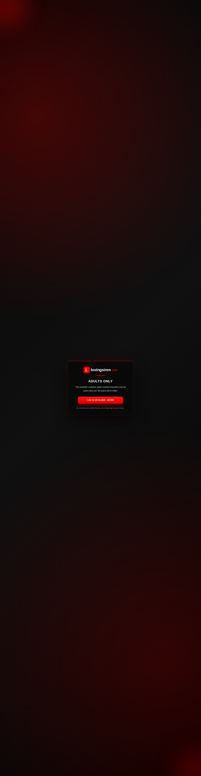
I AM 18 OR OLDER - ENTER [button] (100, 400)
